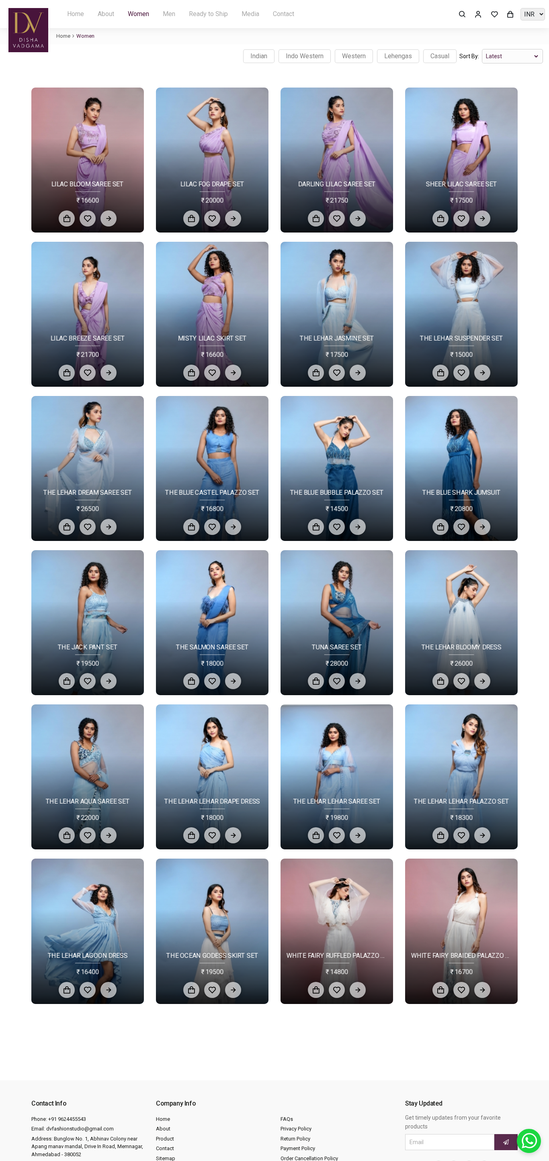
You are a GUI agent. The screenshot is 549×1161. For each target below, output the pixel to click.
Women (138, 14)
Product (165, 1139)
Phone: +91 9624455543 (58, 1119)
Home (75, 14)
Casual (439, 56)
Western (354, 56)
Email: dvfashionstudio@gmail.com (72, 1129)
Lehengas (398, 56)
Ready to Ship (208, 14)
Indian (258, 56)
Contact (283, 14)
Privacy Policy (296, 1129)
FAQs (287, 1119)
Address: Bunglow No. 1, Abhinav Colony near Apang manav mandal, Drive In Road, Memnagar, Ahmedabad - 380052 (87, 1146)
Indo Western (305, 56)
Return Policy (295, 1139)
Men (169, 14)
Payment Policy (298, 1148)
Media (250, 14)
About (106, 14)
